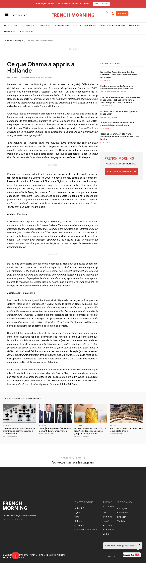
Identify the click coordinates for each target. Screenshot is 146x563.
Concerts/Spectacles (113, 92)
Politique (19, 41)
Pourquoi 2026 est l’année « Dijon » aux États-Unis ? (119, 112)
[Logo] (37, 505)
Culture (105, 142)
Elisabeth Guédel (81, 436)
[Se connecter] (113, 13)
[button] (107, 12)
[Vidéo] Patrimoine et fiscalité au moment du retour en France (117, 123)
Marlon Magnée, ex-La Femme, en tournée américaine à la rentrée (117, 87)
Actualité (8, 41)
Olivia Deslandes (10, 436)
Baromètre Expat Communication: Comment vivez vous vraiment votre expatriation (118, 75)
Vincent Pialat (116, 433)
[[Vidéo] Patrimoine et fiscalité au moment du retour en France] (55, 413)
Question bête (109, 117)
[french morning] (73, 15)
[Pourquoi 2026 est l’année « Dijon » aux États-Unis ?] (126, 413)
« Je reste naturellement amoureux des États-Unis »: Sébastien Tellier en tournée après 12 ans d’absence (120, 100)
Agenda (104, 128)
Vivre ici (105, 81)
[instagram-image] (12, 479)
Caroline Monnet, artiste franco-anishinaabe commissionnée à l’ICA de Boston (119, 136)
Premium (122, 13)
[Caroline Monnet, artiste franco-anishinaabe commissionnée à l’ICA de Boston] (19, 413)
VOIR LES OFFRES (102, 4)
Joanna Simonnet (46, 433)
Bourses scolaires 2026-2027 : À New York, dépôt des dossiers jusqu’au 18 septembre (90, 431)
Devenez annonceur (12, 519)
